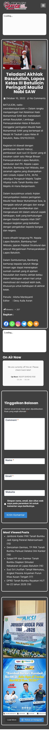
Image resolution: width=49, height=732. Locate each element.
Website (10, 492)
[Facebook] (6, 321)
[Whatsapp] (12, 321)
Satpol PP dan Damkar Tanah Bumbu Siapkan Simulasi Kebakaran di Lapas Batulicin (23, 562)
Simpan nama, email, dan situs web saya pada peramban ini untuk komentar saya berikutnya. (25, 503)
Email (9, 476)
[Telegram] (24, 321)
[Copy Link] (30, 321)
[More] (36, 321)
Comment (12, 420)
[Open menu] (43, 5)
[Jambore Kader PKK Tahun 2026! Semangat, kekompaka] (24, 628)
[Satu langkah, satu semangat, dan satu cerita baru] (24, 686)
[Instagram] (18, 321)
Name (9, 460)
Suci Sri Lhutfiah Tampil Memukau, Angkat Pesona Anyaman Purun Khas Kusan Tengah (26, 573)
